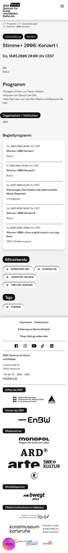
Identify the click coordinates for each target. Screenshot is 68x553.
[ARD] (34, 452)
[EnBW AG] (34, 420)
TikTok (43, 345)
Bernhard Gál (20, 269)
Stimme (16, 306)
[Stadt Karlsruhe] (52, 399)
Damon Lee (49, 269)
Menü (62, 6)
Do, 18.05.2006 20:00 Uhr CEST (23, 146)
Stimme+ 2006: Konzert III (20, 213)
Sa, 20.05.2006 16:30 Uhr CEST (23, 185)
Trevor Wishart (22, 285)
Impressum (26, 322)
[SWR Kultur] (51, 464)
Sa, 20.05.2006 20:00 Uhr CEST (23, 227)
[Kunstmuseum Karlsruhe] (24, 529)
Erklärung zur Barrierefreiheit (34, 329)
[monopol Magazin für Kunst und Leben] (34, 440)
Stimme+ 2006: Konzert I (20, 150)
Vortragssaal (13, 198)
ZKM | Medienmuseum (18, 241)
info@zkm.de (10, 378)
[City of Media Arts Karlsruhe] (48, 543)
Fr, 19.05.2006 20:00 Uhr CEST (22, 165)
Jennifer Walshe (22, 277)
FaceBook (16, 345)
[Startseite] (14, 10)
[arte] (24, 464)
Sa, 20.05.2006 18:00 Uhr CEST (23, 208)
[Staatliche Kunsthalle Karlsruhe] (50, 529)
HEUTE (9, 544)
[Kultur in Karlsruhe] (34, 476)
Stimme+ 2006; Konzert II (20, 170)
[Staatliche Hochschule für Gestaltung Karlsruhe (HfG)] (34, 517)
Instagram (25, 345)
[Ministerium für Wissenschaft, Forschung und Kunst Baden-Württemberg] (28, 399)
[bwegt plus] (34, 496)
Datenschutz (41, 322)
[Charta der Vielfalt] (25, 543)
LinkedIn (52, 345)
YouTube (34, 345)
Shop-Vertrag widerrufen (34, 336)
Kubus (6, 71)
